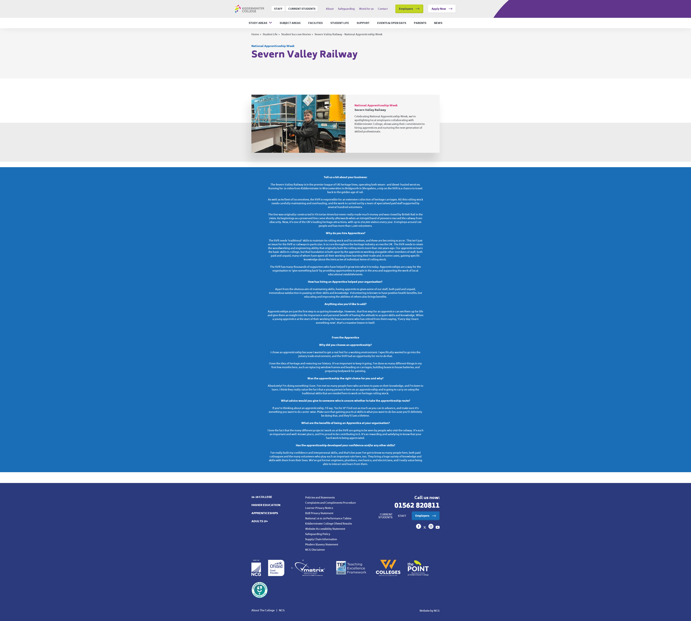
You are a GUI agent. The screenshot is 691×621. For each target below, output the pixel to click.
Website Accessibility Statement (325, 528)
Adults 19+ (259, 521)
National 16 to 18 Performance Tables (328, 518)
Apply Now (439, 8)
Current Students (301, 8)
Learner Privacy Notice (319, 508)
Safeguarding (346, 9)
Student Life (339, 23)
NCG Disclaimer (315, 549)
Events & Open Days (391, 23)
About (330, 9)
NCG (282, 610)
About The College (263, 610)
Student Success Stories (296, 34)
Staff (278, 8)
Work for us (366, 9)
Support (363, 23)
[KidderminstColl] (425, 528)
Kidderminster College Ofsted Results (328, 523)
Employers (406, 8)
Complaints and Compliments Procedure (330, 502)
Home (255, 34)
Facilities (315, 23)
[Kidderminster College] (419, 528)
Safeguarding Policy (317, 534)
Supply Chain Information (321, 539)
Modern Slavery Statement (321, 544)
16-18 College (261, 497)
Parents (420, 23)
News (438, 23)
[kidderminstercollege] (431, 528)
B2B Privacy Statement (319, 513)
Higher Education (265, 505)
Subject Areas (290, 23)
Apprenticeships (264, 513)
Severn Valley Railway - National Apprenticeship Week (348, 34)
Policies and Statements (320, 497)
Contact (383, 9)
